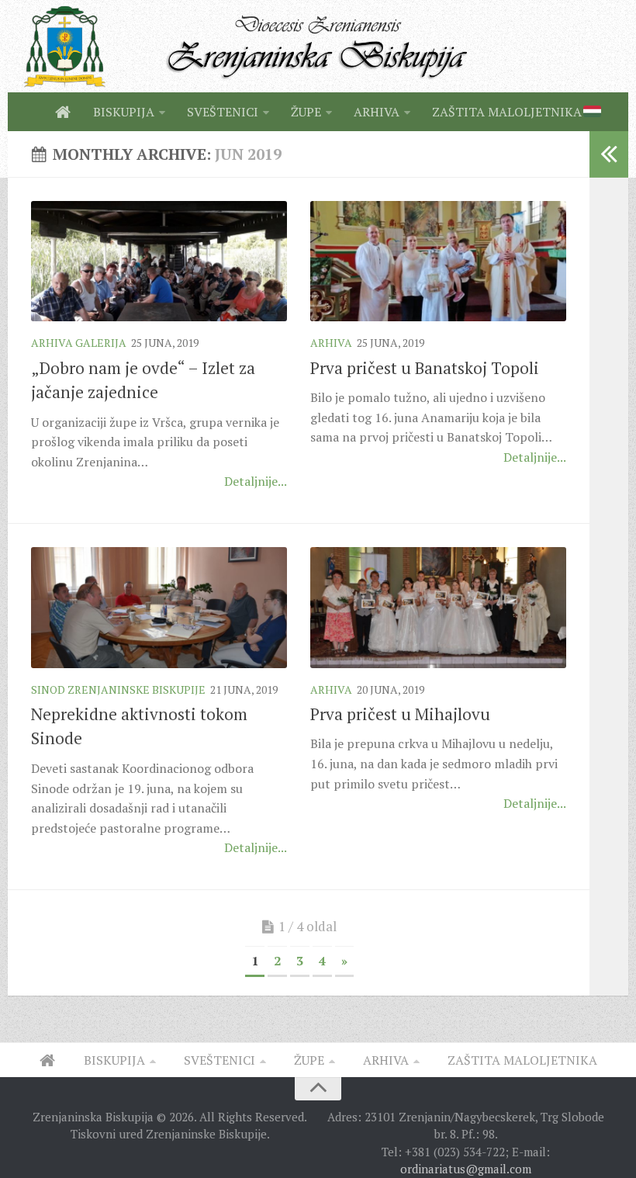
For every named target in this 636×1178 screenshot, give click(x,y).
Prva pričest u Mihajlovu (400, 714)
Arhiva (331, 342)
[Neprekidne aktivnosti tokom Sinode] (159, 607)
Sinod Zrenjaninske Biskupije (118, 689)
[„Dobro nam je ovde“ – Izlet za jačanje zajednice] (159, 261)
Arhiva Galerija (78, 342)
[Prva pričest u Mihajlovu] (438, 607)
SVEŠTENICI (222, 111)
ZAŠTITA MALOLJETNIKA (507, 111)
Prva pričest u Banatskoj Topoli (424, 368)
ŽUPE (306, 111)
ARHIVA (376, 111)
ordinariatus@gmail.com (465, 1168)
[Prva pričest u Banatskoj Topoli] (438, 261)
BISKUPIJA (123, 111)
